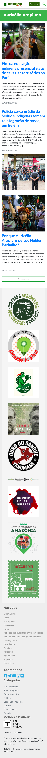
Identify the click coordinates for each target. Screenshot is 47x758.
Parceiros (8, 651)
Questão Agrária (11, 694)
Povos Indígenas (11, 690)
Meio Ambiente (11, 686)
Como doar (34, 4)
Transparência (10, 621)
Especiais (8, 713)
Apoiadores (9, 655)
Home (6, 629)
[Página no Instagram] (18, 676)
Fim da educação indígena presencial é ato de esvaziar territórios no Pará (23, 70)
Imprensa (8, 659)
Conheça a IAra (11, 640)
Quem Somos (10, 613)
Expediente (9, 644)
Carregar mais (23, 279)
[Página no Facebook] (5, 676)
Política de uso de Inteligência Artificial (22, 636)
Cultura (7, 705)
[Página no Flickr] (22, 676)
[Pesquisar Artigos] (44, 4)
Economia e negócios (13, 701)
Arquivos (8, 648)
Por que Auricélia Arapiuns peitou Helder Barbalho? (22, 240)
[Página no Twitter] (10, 676)
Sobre (6, 617)
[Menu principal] (5, 5)
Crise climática (10, 709)
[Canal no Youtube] (14, 676)
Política (7, 698)
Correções (9, 625)
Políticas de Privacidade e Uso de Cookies (23, 632)
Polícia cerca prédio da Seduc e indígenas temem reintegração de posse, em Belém (23, 118)
